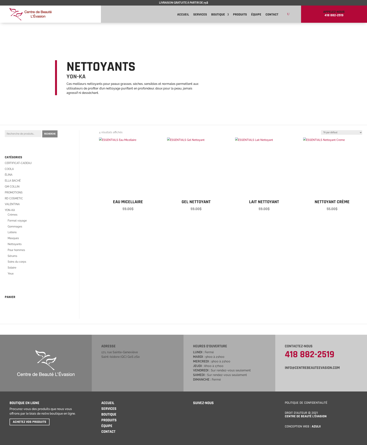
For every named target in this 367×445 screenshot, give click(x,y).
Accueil (183, 15)
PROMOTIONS (14, 192)
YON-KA (10, 210)
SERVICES (108, 408)
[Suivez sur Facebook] (195, 412)
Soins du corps (17, 261)
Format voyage (17, 220)
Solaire (12, 267)
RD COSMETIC (14, 198)
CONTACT (108, 431)
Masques (13, 238)
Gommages (15, 226)
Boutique (218, 15)
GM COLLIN (12, 186)
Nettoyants (15, 244)
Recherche (50, 134)
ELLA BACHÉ (13, 180)
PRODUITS (109, 420)
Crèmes (12, 214)
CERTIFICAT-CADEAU (18, 163)
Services (200, 15)
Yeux (11, 273)
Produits (240, 15)
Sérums (12, 255)
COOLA (9, 169)
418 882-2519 (309, 355)
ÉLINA (8, 174)
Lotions (12, 232)
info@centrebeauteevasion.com (312, 367)
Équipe (256, 15)
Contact (272, 15)
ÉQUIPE (106, 425)
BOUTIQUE (108, 414)
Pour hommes (16, 250)
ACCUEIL (107, 402)
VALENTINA (12, 204)
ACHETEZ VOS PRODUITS (29, 422)
